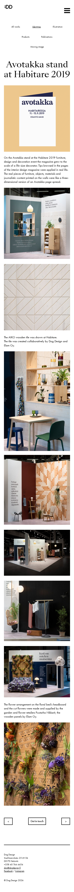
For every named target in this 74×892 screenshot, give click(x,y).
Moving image (37, 46)
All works (15, 26)
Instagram (19, 871)
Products (25, 36)
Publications (46, 36)
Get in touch (37, 821)
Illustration (58, 26)
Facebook (8, 871)
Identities (36, 26)
